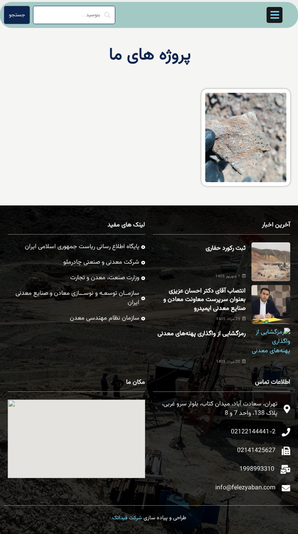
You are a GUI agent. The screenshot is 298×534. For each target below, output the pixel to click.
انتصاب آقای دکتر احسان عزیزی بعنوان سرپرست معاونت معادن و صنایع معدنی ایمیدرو (204, 299)
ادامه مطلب (271, 97)
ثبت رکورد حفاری (226, 248)
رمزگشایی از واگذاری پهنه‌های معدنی (202, 334)
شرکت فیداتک (127, 518)
